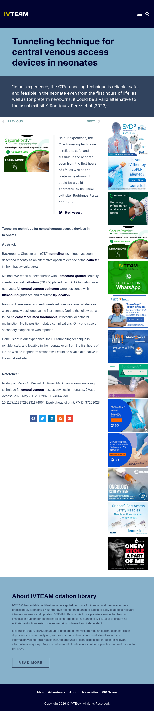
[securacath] (128, 362)
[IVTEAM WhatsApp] (128, 293)
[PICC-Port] (128, 155)
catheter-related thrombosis (36, 317)
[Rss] (60, 418)
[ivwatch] (128, 569)
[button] (139, 14)
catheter (92, 260)
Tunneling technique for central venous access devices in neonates (63, 52)
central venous (32, 389)
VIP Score (109, 692)
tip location (61, 295)
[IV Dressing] (128, 224)
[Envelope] (69, 418)
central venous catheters (40, 288)
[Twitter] (42, 418)
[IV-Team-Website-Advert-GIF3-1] (128, 396)
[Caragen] (128, 500)
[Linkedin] (51, 418)
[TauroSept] (128, 327)
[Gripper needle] (128, 534)
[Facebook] (33, 418)
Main (40, 692)
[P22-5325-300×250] (128, 189)
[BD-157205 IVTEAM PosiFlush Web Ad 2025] (128, 431)
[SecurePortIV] (26, 171)
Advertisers (57, 692)
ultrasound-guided (72, 276)
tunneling (56, 253)
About (74, 692)
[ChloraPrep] (128, 465)
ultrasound (10, 295)
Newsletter (90, 692)
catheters (32, 282)
